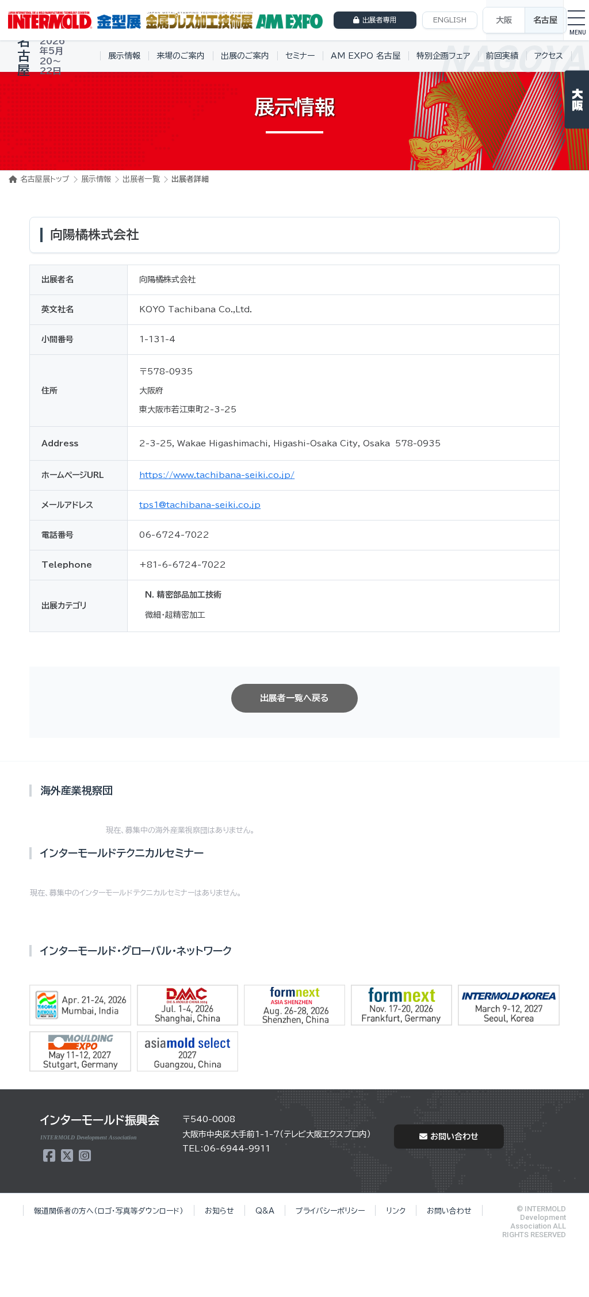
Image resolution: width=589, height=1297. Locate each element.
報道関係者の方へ (108, 1211)
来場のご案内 (180, 56)
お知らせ (219, 1211)
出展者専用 (379, 19)
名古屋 (545, 20)
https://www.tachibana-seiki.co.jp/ (216, 475)
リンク (396, 1211)
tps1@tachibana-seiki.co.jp (200, 505)
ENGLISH (449, 19)
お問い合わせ (454, 1137)
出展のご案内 (245, 56)
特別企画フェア (443, 56)
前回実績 (502, 56)
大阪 (504, 20)
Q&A (264, 1211)
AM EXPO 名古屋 (365, 56)
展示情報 (124, 56)
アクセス (548, 56)
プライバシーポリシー (330, 1211)
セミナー (300, 56)
